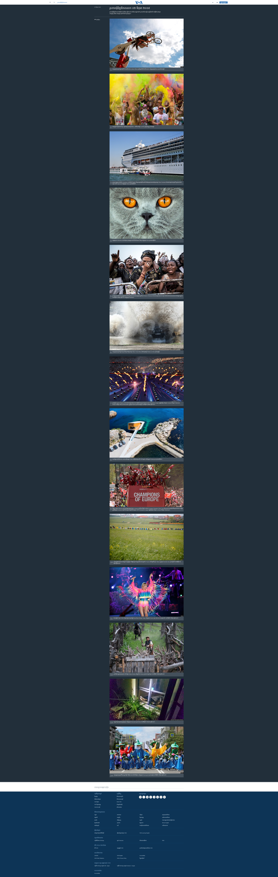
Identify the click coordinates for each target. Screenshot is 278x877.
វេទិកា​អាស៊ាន (119, 807)
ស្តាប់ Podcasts (120, 840)
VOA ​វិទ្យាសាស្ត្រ (97, 804)
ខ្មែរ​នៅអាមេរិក (97, 822)
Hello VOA (119, 801)
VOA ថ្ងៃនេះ (96, 801)
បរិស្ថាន (141, 814)
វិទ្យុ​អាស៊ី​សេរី (142, 858)
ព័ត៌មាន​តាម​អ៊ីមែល (143, 840)
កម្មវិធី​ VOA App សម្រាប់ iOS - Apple (102, 865)
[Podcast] (161, 797)
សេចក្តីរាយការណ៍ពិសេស (144, 825)
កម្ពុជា (95, 814)
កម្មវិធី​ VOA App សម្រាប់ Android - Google (126, 865)
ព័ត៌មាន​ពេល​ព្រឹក (120, 796)
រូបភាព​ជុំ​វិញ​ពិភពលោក (62, 2)
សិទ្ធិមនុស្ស (119, 820)
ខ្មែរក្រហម (141, 822)
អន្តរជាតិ (96, 817)
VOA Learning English (145, 833)
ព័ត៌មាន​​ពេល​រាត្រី (120, 799)
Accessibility (142, 855)
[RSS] (157, 797)
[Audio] (213, 2)
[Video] (217, 2)
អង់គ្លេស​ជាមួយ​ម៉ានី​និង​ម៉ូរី (99, 833)
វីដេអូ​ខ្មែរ (96, 796)
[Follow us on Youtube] (147, 797)
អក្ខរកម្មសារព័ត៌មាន (165, 814)
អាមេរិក (95, 820)
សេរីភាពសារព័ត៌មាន (166, 817)
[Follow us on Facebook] (140, 797)
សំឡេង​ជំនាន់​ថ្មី (119, 804)
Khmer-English (165, 822)
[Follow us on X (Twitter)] (143, 797)
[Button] (97, 20)
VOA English (120, 855)
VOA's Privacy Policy (121, 858)
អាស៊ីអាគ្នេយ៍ (96, 825)
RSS (163, 840)
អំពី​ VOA (96, 848)
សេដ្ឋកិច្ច (118, 817)
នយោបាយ (119, 814)
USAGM (96, 855)
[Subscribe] (164, 797)
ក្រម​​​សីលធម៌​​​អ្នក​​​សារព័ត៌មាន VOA (146, 848)
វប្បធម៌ (141, 820)
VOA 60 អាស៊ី (97, 807)
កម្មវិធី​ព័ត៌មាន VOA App (99, 840)
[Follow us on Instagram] (150, 797)
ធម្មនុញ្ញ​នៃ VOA (120, 848)
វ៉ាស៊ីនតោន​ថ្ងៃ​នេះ (97, 799)
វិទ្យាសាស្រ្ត (142, 817)
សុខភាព (118, 822)
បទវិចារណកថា (165, 825)
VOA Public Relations (99, 858)
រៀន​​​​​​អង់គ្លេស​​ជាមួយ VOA (122, 833)
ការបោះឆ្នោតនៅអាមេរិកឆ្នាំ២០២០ (168, 820)
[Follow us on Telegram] (154, 797)
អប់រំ (118, 825)
